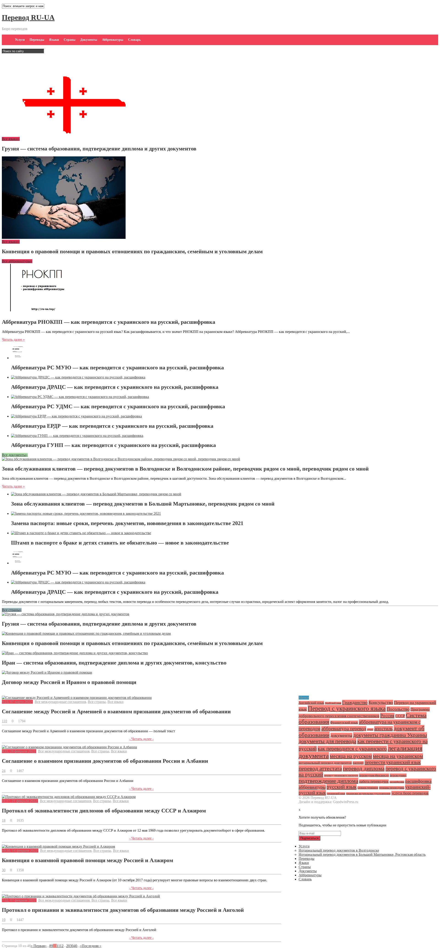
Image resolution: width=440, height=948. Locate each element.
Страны (69, 39)
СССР (400, 716)
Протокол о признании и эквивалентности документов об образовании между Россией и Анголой (123, 910)
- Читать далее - (141, 739)
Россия (387, 715)
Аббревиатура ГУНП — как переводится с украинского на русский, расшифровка (113, 445)
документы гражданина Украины (390, 735)
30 (72, 946)
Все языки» (11, 139)
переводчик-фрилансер (374, 775)
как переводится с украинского (352, 749)
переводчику (398, 775)
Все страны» (12, 610)
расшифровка (397, 782)
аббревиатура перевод (343, 728)
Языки (54, 39)
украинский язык (336, 793)
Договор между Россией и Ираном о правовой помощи (69, 682)
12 (61, 946)
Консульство (380, 702)
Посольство (398, 708)
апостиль (383, 728)
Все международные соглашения (60, 702)
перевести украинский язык (393, 762)
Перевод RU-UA (28, 17)
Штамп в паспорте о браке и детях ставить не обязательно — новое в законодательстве (120, 543)
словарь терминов (368, 787)
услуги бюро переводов (410, 793)
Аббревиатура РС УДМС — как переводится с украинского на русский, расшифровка (118, 406)
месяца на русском (351, 756)
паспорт (358, 763)
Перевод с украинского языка (347, 708)
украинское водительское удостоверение (368, 793)
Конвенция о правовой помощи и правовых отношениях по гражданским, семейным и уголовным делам (132, 251)
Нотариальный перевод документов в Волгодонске (339, 850)
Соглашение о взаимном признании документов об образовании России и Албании (105, 761)
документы (341, 735)
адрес (370, 729)
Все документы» (15, 455)
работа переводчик (374, 781)
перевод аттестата (320, 768)
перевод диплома (364, 768)
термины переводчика (391, 787)
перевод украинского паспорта (341, 775)
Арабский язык (333, 703)
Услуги (20, 39)
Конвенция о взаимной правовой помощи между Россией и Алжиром (87, 860)
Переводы (37, 39)
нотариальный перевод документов (325, 763)
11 (58, 946)
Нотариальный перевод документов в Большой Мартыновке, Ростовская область (362, 854)
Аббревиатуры (112, 39)
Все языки (115, 702)
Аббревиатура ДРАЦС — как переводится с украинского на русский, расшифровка (114, 387)
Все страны (97, 702)
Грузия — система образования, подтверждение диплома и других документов (99, 149)
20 (68, 946)
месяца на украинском (398, 756)
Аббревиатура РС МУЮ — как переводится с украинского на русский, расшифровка (117, 367)
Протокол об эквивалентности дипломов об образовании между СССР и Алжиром (104, 811)
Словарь (134, 39)
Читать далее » (13, 339)
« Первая (38, 946)
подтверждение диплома (328, 781)
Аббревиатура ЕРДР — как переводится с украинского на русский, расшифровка (112, 426)
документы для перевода (327, 741)
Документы (88, 39)
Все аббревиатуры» (17, 261)
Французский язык (344, 722)
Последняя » (91, 946)
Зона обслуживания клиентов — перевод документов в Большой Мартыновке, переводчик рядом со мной (143, 504)
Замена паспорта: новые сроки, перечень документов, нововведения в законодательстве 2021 (127, 523)
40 (75, 946)
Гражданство (355, 702)
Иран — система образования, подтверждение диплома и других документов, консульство (114, 663)
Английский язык (311, 703)
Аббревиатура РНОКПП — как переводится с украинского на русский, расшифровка (108, 322)
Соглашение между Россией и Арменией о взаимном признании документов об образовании (116, 711)
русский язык (342, 787)
